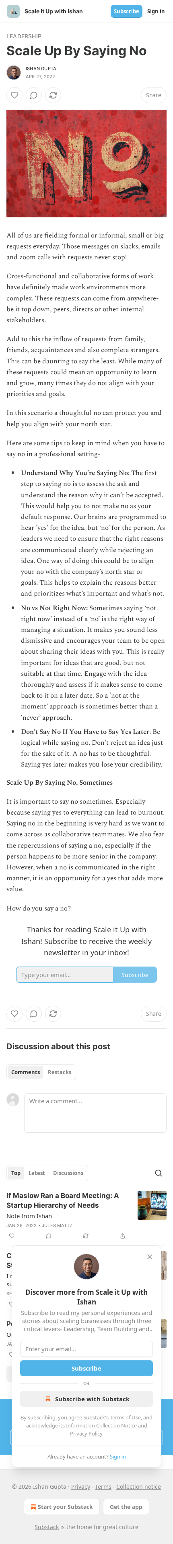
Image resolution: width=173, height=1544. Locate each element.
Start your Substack (65, 1507)
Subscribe (126, 11)
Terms (103, 1486)
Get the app (126, 1507)
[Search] (158, 1173)
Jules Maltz (57, 1225)
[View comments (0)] (34, 95)
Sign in (156, 11)
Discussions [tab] (68, 1173)
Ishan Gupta (41, 68)
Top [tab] (16, 1173)
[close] (149, 1256)
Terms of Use (125, 1417)
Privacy (80, 1486)
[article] (86, 1216)
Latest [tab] (37, 1173)
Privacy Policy (86, 1433)
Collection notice (138, 1486)
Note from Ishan (29, 1216)
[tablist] (41, 1072)
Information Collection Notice (101, 1425)
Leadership (23, 36)
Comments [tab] (25, 1072)
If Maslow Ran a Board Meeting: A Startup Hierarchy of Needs (62, 1200)
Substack (47, 1527)
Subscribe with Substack (92, 1399)
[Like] (14, 95)
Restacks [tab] (59, 1072)
